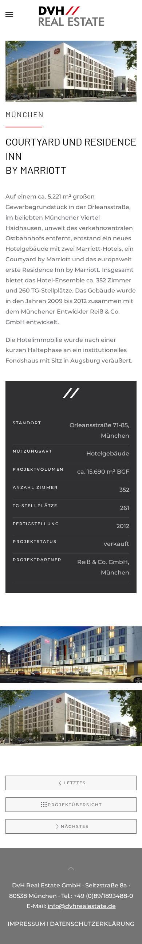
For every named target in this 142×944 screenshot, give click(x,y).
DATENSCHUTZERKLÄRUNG (92, 923)
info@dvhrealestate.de (82, 906)
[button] (9, 14)
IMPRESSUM (26, 923)
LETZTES (75, 782)
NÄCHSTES (75, 826)
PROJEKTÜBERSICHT (75, 804)
